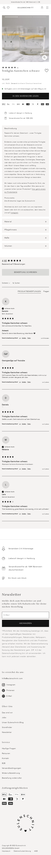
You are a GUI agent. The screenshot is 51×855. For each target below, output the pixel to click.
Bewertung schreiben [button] (25, 272)
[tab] (29, 291)
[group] (25, 261)
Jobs (4, 718)
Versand (14, 83)
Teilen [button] (29, 338)
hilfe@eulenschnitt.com (12, 678)
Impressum (6, 851)
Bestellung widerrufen (12, 778)
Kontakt (5, 758)
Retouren (6, 753)
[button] (43, 8)
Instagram (14, 213)
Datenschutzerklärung (22, 851)
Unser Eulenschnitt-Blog (13, 722)
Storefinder (7, 727)
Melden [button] (24, 338)
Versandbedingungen (11, 768)
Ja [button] (20, 338)
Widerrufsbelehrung (11, 773)
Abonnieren (25, 623)
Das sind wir (7, 713)
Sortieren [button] (5, 283)
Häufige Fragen (9, 748)
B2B (3, 763)
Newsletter (7, 732)
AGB (36, 851)
